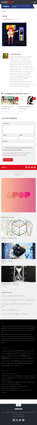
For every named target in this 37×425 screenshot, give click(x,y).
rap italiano (12, 363)
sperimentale (5, 365)
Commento (6, 123)
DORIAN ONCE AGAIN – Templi (16, 296)
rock (20, 363)
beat (7, 351)
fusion (31, 353)
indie (23, 355)
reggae (16, 363)
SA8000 (3, 328)
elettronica (19, 353)
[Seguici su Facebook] (26, 167)
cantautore (20, 350)
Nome (5, 135)
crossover (4, 353)
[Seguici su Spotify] (35, 167)
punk (3, 363)
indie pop (28, 356)
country (31, 351)
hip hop (18, 356)
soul (30, 363)
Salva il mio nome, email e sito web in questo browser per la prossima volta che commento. (18, 149)
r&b (6, 363)
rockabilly (24, 363)
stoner (12, 365)
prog (24, 361)
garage (3, 356)
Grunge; (7, 356)
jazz (9, 358)
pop (16, 360)
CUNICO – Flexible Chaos (9, 238)
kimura (12, 358)
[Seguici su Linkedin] (29, 167)
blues (10, 351)
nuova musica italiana (7, 361)
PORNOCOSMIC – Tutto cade (10, 284)
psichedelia (29, 361)
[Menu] (35, 2)
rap (8, 363)
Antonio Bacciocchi (7, 19)
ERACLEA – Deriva (6, 261)
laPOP (16, 358)
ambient (3, 351)
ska (28, 363)
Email (21, 135)
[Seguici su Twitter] (32, 167)
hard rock (13, 356)
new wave (29, 358)
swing (15, 365)
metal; (23, 358)
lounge (19, 358)
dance (10, 353)
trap (18, 365)
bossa (13, 351)
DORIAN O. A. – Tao (14, 310)
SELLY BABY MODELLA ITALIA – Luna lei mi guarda (21, 300)
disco (13, 353)
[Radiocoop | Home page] (10, 2)
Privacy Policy (6, 155)
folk (25, 353)
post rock (20, 361)
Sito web (5, 141)
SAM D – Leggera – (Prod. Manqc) (19, 314)
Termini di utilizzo (16, 155)
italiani (4, 358)
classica (27, 351)
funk (28, 353)
